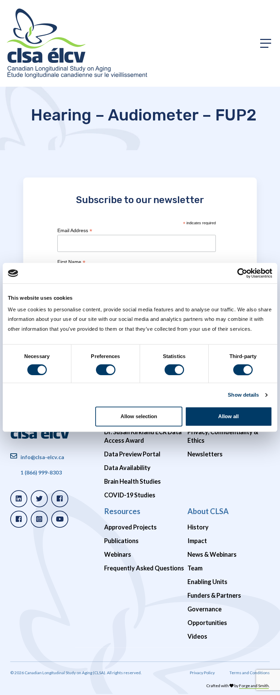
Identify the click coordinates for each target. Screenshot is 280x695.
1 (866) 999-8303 (41, 472)
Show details (243, 395)
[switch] (105, 369)
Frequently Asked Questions (144, 568)
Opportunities (207, 622)
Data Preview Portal (132, 454)
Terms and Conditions (249, 672)
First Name (71, 262)
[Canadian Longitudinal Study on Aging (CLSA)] (77, 43)
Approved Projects (130, 527)
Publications (121, 540)
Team (194, 568)
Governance (204, 609)
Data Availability (127, 467)
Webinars (117, 554)
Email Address (74, 230)
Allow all (228, 417)
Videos (197, 636)
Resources (122, 511)
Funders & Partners (214, 595)
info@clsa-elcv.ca (42, 457)
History (198, 527)
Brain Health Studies (132, 481)
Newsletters (205, 454)
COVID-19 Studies (129, 495)
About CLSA (208, 511)
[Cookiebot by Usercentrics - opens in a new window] (242, 273)
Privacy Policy (202, 672)
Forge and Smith (254, 685)
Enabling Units (207, 581)
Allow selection (139, 417)
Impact (197, 540)
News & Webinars (212, 554)
